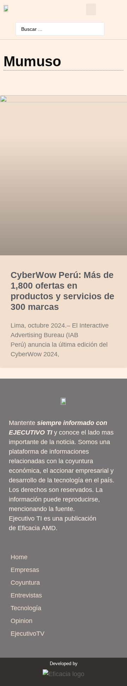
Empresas (25, 569)
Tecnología (26, 608)
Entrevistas (26, 595)
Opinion (21, 620)
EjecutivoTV (27, 633)
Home (19, 557)
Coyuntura (25, 582)
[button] (91, 9)
